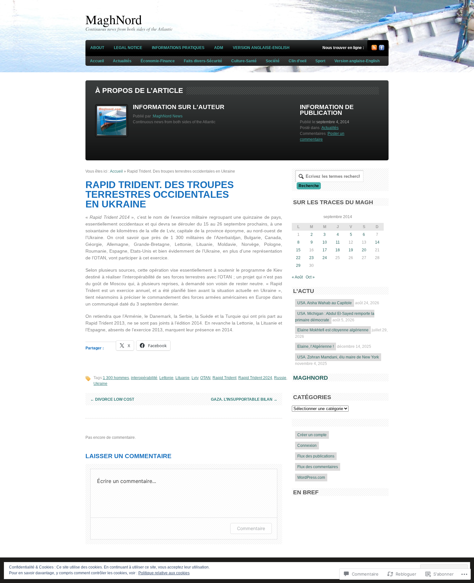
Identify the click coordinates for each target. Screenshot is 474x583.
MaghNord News (168, 116)
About (97, 47)
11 (338, 242)
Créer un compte (312, 435)
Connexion (307, 445)
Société (273, 61)
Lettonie (166, 378)
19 (351, 250)
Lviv (195, 378)
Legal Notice (128, 47)
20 (364, 250)
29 (298, 265)
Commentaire (251, 528)
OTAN (205, 378)
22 (298, 258)
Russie (280, 378)
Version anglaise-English (261, 47)
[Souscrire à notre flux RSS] (374, 49)
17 (324, 250)
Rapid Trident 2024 (255, 378)
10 (324, 242)
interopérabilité (144, 378)
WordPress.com (311, 477)
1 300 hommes (116, 378)
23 (311, 258)
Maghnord (310, 378)
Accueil (97, 61)
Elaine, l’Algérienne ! (315, 346)
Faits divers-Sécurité (203, 61)
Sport (320, 61)
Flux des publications (315, 456)
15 (298, 250)
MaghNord (113, 19)
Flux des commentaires (317, 467)
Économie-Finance (158, 61)
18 (337, 250)
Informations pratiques (178, 47)
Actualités (122, 61)
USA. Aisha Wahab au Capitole (324, 303)
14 (377, 242)
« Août (297, 277)
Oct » (310, 277)
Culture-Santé (244, 61)
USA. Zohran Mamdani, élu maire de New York (338, 357)
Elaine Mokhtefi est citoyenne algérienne (333, 330)
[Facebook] (381, 49)
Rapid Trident (224, 378)
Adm (218, 47)
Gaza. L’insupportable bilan (244, 399)
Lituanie (182, 378)
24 (324, 258)
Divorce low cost (112, 399)
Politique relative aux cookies (164, 573)
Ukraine (100, 383)
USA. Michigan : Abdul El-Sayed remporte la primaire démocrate (334, 316)
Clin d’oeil (297, 61)
